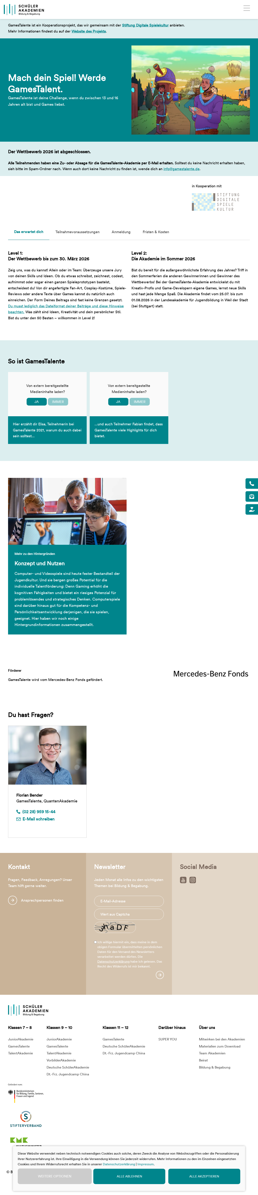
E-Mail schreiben (39, 818)
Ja (36, 402)
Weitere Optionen (54, 1176)
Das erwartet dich (28, 232)
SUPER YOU (167, 1039)
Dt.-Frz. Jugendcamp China (68, 1074)
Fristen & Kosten (156, 232)
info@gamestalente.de (181, 169)
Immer (58, 402)
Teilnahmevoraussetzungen (77, 232)
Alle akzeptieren (204, 1176)
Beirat (203, 1060)
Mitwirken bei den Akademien (222, 1039)
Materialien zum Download (219, 1046)
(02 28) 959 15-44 (38, 811)
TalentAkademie (20, 1053)
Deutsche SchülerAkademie (68, 1067)
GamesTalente (19, 1046)
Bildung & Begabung (214, 1067)
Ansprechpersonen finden (42, 900)
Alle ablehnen (129, 1176)
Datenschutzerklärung (113, 961)
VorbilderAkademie (61, 1060)
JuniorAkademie (20, 1039)
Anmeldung (121, 232)
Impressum (145, 1164)
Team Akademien (212, 1053)
